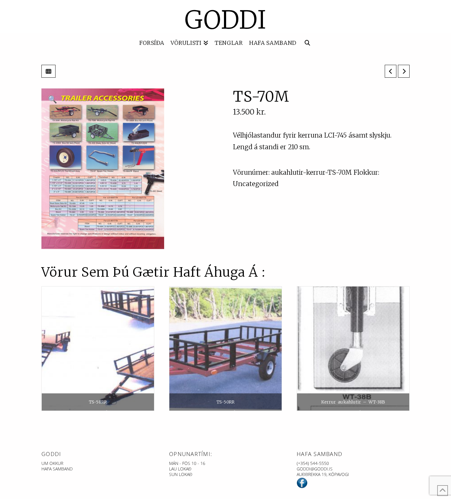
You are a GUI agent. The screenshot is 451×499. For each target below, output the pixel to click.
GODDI (226, 20)
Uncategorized (256, 184)
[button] (52, 99)
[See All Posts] (48, 71)
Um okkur (52, 463)
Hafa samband (57, 469)
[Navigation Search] (307, 43)
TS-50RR (225, 402)
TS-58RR (98, 402)
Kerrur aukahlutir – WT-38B (353, 402)
